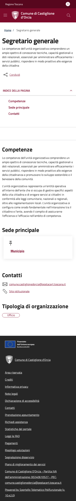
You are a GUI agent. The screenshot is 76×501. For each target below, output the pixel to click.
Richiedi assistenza (16, 422)
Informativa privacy (16, 386)
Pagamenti (11, 443)
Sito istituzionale (19, 291)
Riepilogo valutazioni (17, 450)
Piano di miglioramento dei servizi (25, 464)
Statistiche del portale (18, 429)
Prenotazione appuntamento (22, 415)
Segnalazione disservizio (19, 457)
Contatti (10, 408)
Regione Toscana (14, 4)
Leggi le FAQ (12, 436)
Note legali (11, 394)
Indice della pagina (16, 90)
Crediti (9, 379)
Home (7, 30)
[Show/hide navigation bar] (5, 15)
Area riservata (13, 372)
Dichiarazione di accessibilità (22, 401)
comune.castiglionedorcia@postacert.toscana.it (37, 284)
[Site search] (68, 15)
